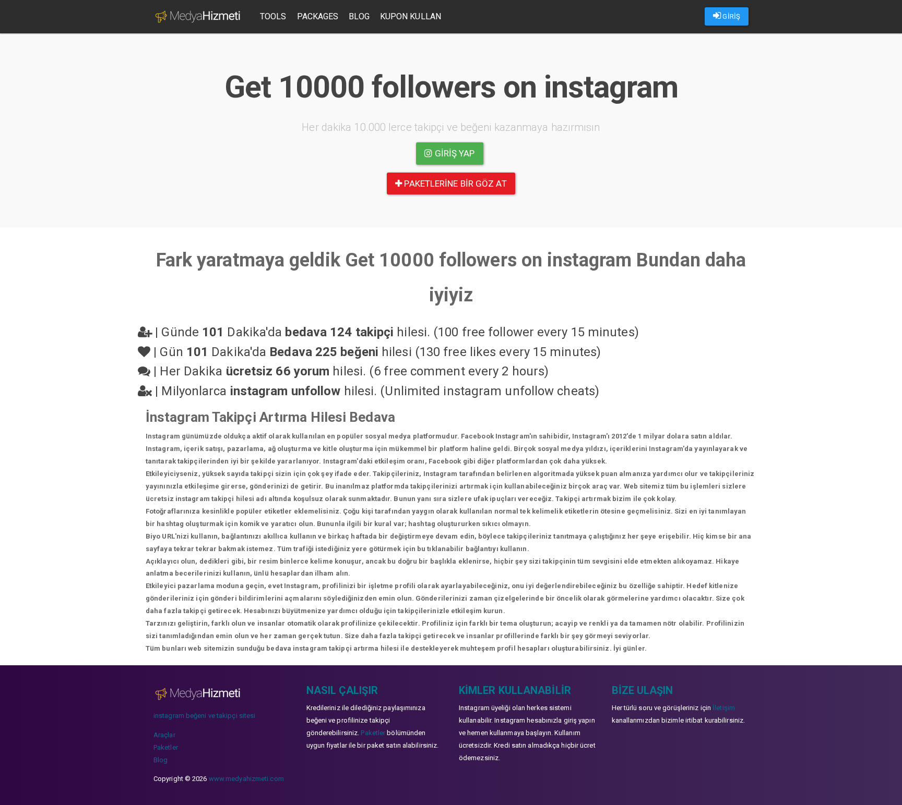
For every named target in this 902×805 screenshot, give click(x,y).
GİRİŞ (730, 16)
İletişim (724, 708)
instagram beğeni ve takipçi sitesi (204, 715)
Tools (273, 16)
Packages (318, 16)
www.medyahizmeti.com (246, 779)
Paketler (165, 747)
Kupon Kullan (410, 16)
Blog (359, 16)
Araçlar (164, 735)
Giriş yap (454, 153)
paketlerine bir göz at (454, 183)
